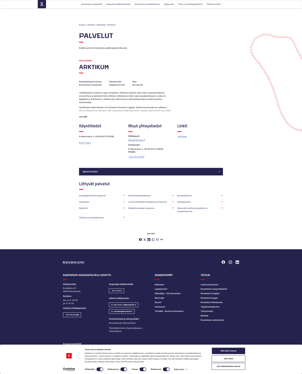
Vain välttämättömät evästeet (228, 366)
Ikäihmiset (159, 284)
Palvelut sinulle (214, 4)
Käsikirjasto (84, 201)
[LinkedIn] (148, 239)
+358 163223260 (136, 156)
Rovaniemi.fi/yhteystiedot (122, 323)
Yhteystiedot (207, 311)
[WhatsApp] (153, 239)
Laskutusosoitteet (209, 284)
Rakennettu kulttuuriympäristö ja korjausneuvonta (192, 209)
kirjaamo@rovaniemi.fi (121, 311)
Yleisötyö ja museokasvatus (91, 217)
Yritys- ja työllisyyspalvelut (190, 4)
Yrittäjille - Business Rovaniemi (169, 311)
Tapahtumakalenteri (210, 306)
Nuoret (158, 302)
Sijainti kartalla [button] (90, 171)
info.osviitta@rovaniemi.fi (123, 305)
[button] (126, 114)
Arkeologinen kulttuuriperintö (92, 195)
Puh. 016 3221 (117, 290)
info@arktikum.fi (136, 140)
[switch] (123, 369)
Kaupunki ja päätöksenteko (118, 4)
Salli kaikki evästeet (228, 351)
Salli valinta (228, 359)
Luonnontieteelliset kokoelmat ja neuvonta (147, 201)
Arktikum (111, 24)
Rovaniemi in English (210, 293)
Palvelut (91, 24)
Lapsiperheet (161, 288)
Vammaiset (160, 306)
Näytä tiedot (179, 369)
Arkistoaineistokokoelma (139, 195)
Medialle (204, 315)
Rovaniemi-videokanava (212, 302)
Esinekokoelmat (184, 195)
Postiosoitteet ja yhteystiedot (124, 319)
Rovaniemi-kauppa (209, 297)
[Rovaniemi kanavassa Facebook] (223, 262)
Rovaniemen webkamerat (212, 320)
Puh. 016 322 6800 (72, 315)
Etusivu (82, 24)
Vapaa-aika (169, 4)
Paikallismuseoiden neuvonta (141, 208)
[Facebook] (140, 239)
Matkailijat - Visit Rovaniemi (167, 293)
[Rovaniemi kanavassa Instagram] (230, 262)
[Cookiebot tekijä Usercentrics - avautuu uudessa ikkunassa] (69, 369)
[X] (144, 239)
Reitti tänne (85, 142)
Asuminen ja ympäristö (91, 4)
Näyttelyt (101, 24)
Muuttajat (159, 297)
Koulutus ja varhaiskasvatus (147, 4)
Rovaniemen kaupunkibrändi (214, 288)
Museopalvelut (184, 201)
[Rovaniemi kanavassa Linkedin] (237, 262)
